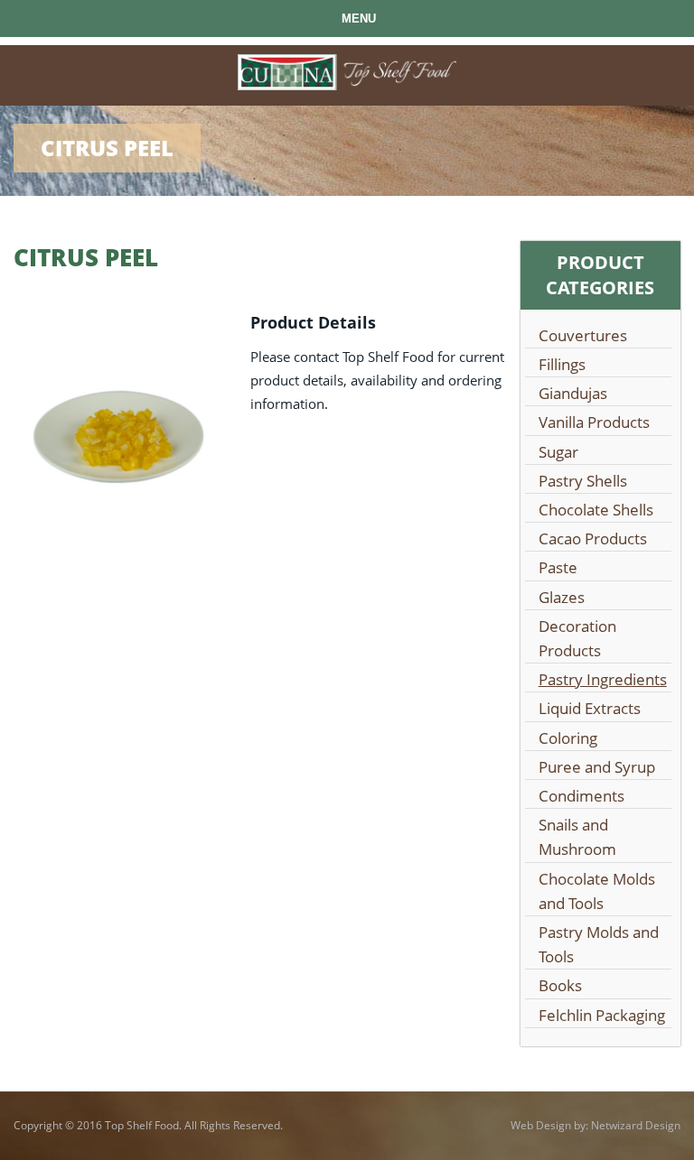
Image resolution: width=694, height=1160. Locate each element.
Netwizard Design (635, 1125)
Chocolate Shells (596, 509)
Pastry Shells (583, 480)
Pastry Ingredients (603, 679)
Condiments (581, 795)
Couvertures (583, 335)
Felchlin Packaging (602, 1015)
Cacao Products (593, 538)
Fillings (562, 364)
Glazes (562, 597)
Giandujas (573, 393)
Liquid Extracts (590, 708)
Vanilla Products (594, 422)
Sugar (558, 451)
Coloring (568, 738)
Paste (558, 567)
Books (560, 985)
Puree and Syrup (597, 766)
